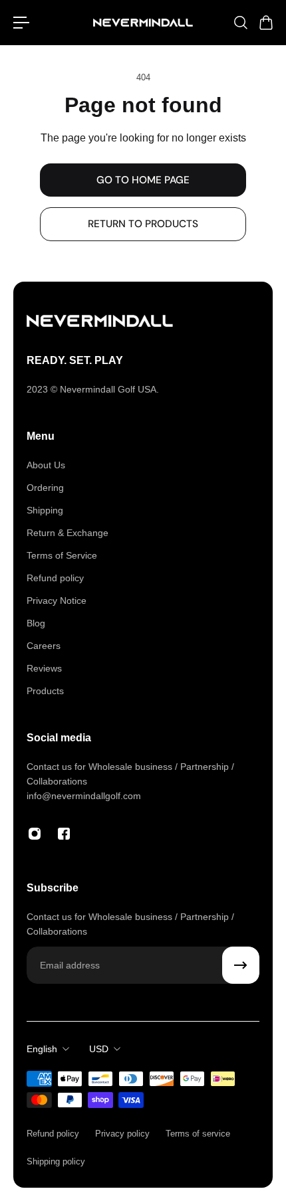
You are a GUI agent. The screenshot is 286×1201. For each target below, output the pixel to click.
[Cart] (265, 22)
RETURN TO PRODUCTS (143, 224)
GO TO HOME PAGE (143, 180)
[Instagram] (34, 833)
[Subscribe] (240, 965)
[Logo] (143, 23)
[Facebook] (63, 833)
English (42, 1049)
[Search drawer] (240, 22)
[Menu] (21, 22)
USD (98, 1049)
